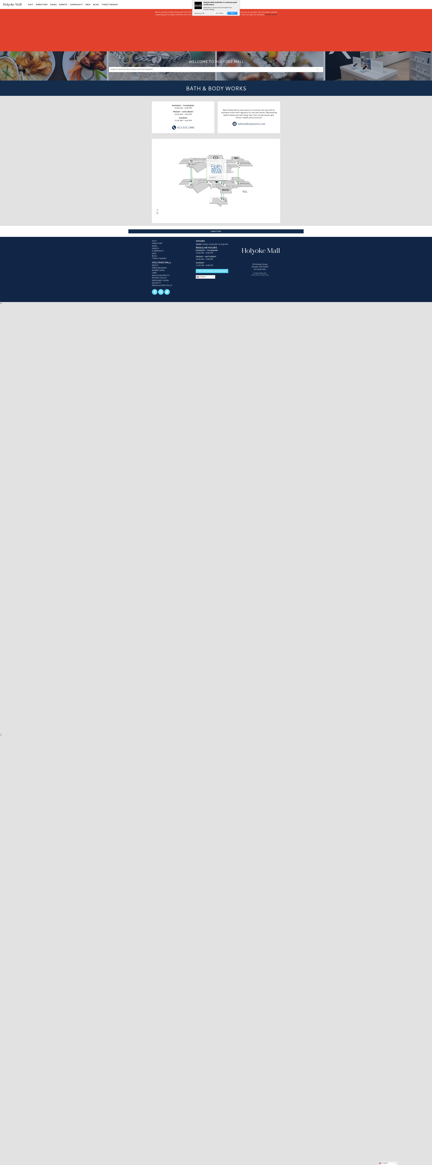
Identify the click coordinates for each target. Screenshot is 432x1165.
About (155, 265)
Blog (154, 256)
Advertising (158, 270)
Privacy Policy (159, 277)
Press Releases (159, 267)
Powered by (198, 13)
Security (156, 282)
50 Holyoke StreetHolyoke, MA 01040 (260, 265)
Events (155, 248)
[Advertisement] (216, 32)
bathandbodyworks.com (251, 124)
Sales (154, 246)
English (202, 277)
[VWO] (203, 13)
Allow (232, 13)
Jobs (154, 272)
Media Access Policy (162, 285)
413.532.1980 (185, 127)
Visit (154, 240)
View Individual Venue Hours (212, 271)
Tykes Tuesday (159, 258)
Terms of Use (265, 275)
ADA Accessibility (161, 275)
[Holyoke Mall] (260, 251)
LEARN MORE (271, 14)
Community (158, 250)
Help (154, 253)
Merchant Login (160, 280)
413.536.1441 (260, 269)
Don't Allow (219, 13)
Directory (216, 231)
